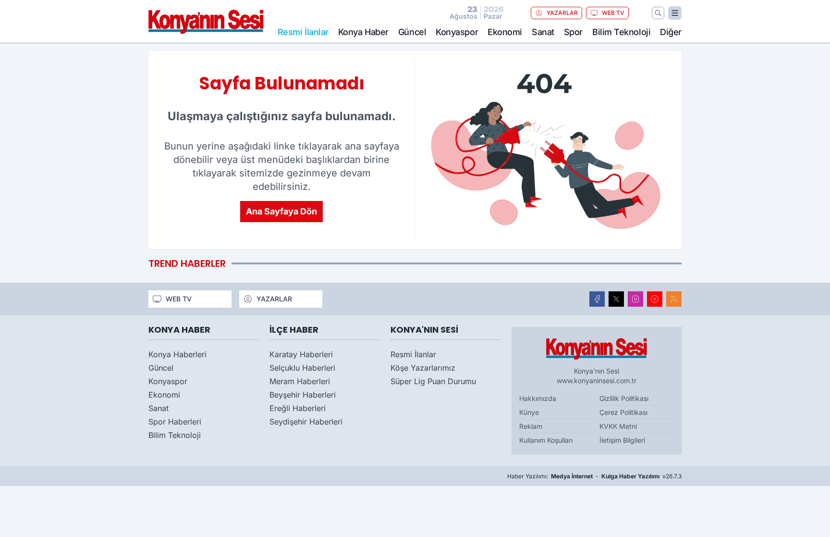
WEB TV (613, 12)
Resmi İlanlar (413, 354)
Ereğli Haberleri (297, 408)
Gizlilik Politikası (623, 398)
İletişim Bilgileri (622, 440)
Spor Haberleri (174, 421)
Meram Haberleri (299, 381)
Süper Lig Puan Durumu (433, 381)
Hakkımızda (537, 398)
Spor (573, 32)
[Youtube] (654, 299)
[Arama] (658, 13)
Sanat (543, 32)
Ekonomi (505, 32)
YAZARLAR (562, 12)
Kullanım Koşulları (546, 440)
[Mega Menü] (675, 13)
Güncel (412, 32)
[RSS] (674, 299)
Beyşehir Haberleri (302, 395)
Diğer (671, 32)
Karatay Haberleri (301, 354)
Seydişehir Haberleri (305, 421)
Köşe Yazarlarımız (423, 368)
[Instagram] (635, 299)
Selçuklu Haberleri (302, 368)
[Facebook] (597, 299)
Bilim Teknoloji (621, 32)
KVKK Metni (618, 426)
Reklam (530, 426)
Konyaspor (457, 32)
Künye (529, 412)
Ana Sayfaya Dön (281, 211)
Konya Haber (363, 32)
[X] (616, 299)
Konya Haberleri (177, 354)
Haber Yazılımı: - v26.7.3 (594, 476)
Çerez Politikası (623, 412)
